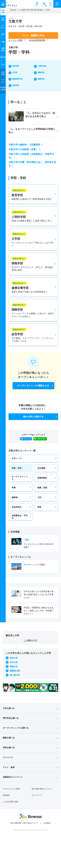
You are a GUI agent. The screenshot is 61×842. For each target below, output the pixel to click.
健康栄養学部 (17, 79)
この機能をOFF (31, 640)
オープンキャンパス (20, 477)
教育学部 (15, 66)
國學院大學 (15, 671)
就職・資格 (42, 487)
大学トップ (17, 458)
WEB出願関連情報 (37, 40)
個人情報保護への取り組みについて (24, 823)
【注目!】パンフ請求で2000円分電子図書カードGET (29, 10)
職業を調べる (9, 738)
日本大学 (14, 662)
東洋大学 (14, 658)
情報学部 (41, 72)
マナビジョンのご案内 (11, 789)
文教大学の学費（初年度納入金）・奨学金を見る (32, 164)
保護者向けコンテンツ (13, 777)
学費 (14, 487)
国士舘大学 (15, 675)
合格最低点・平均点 (20, 516)
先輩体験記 (42, 478)
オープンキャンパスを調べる (16, 728)
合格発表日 (17, 507)
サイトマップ (37, 795)
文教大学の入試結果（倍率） (23, 149)
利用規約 (6, 795)
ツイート (27, 439)
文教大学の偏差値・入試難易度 (24, 144)
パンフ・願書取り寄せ (33, 35)
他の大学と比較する (33, 416)
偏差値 (15, 497)
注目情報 (41, 468)
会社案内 (47, 823)
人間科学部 (42, 66)
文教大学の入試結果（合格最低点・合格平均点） (31, 156)
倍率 (39, 507)
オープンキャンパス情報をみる (33, 385)
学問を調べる (9, 747)
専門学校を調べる (11, 718)
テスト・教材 (9, 767)
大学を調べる (9, 708)
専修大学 (14, 666)
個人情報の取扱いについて (42, 789)
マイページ (8, 757)
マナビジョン (9, 5)
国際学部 (41, 79)
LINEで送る (41, 439)
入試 (39, 497)
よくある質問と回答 (10, 802)
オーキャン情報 (15, 40)
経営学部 (15, 85)
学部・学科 (17, 468)
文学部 (14, 72)
